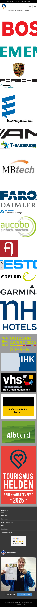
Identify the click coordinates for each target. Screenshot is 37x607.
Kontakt (17, 1)
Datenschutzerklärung (20, 601)
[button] (30, 6)
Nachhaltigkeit (5, 529)
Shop (28, 1)
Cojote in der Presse (7, 522)
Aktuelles (10, 1)
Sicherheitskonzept (7, 532)
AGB (29, 601)
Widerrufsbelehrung (11, 602)
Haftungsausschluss (25, 602)
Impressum (9, 601)
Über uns (4, 515)
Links (2, 525)
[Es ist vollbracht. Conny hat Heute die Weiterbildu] (18, 574)
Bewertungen (5, 519)
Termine (23, 1)
